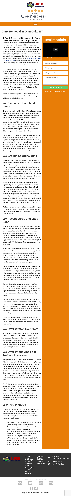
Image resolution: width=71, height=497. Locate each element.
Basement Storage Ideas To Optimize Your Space (41, 459)
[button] (35, 24)
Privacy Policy (28, 479)
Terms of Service (41, 479)
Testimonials (55, 40)
